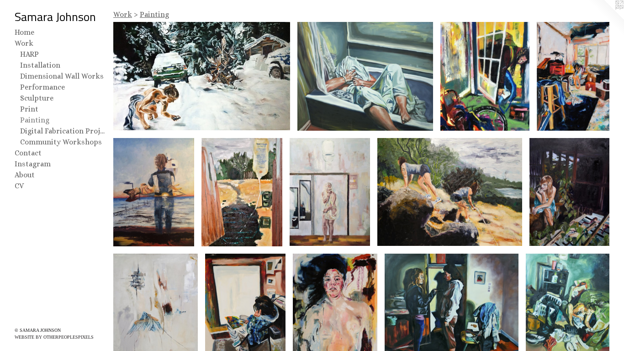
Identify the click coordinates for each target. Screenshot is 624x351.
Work (24, 43)
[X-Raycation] (153, 192)
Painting (34, 120)
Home (24, 32)
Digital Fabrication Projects (63, 131)
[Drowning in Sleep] (365, 76)
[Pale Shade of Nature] (569, 192)
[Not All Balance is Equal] (573, 76)
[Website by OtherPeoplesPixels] (605, 18)
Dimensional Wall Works (62, 76)
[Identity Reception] (201, 76)
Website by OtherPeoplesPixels (54, 337)
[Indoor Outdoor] (242, 192)
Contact (28, 153)
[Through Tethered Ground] (449, 192)
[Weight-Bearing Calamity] (484, 76)
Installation (40, 65)
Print (29, 109)
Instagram (33, 164)
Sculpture (36, 98)
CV (19, 185)
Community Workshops (61, 142)
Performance (42, 87)
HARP (29, 54)
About (25, 174)
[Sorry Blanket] (330, 192)
